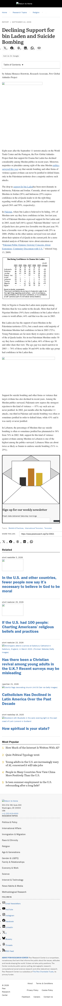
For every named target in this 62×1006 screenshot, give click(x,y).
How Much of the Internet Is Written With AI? (32, 747)
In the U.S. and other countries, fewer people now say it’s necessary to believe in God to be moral (31, 584)
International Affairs (11, 828)
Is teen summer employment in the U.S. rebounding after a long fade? (29, 783)
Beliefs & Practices (16, 528)
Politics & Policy (9, 822)
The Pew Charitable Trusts (43, 971)
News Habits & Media (12, 885)
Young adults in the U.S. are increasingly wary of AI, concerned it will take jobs (32, 763)
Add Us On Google (11, 56)
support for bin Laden (23, 186)
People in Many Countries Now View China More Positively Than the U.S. (30, 773)
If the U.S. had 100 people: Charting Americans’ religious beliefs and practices (28, 627)
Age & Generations (11, 852)
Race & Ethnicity (10, 840)
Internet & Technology (12, 879)
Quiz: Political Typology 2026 (23, 755)
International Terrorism (34, 528)
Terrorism (48, 528)
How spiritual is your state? (25, 728)
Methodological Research (14, 891)
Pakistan (8, 211)
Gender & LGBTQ (10, 858)
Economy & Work (10, 867)
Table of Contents (12, 64)
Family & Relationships (13, 861)
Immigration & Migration (14, 834)
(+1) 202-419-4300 (10, 813)
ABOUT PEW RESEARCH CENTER (15, 957)
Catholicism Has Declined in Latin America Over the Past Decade (26, 699)
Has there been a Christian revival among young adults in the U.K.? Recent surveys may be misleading (30, 666)
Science (6, 873)
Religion (6, 846)
